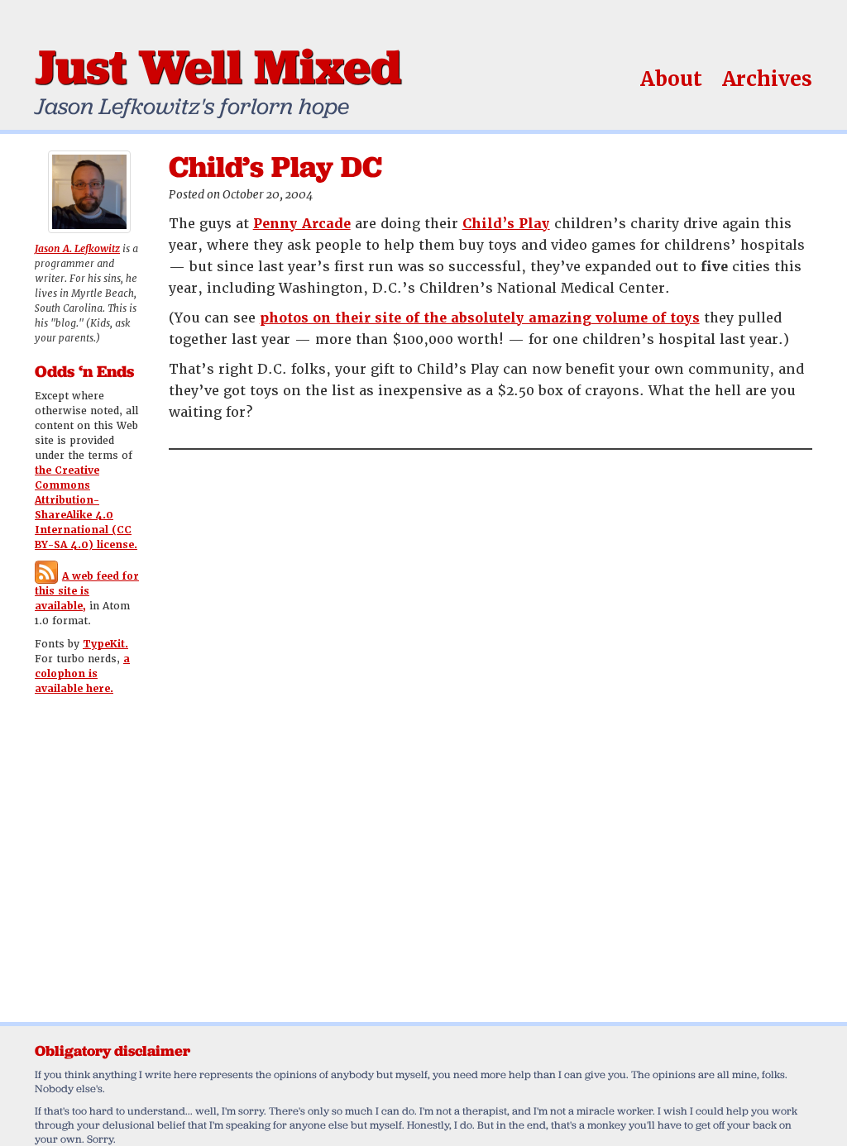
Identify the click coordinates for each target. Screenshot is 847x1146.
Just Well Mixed (218, 66)
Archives (767, 79)
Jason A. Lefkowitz (77, 248)
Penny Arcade (302, 223)
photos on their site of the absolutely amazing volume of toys (480, 318)
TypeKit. (105, 644)
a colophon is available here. (82, 673)
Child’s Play (506, 223)
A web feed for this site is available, (87, 591)
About (671, 79)
